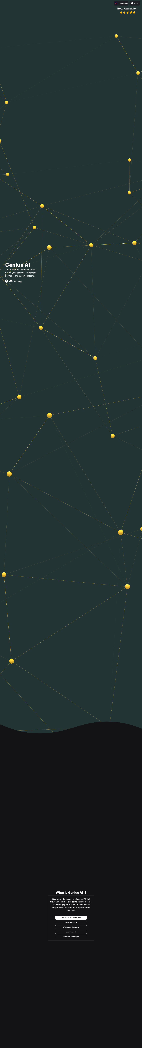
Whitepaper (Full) (71, 922)
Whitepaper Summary (71, 927)
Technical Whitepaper (71, 936)
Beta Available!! (127, 8)
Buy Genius (123, 3)
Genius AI (71, 918)
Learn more (70, 932)
